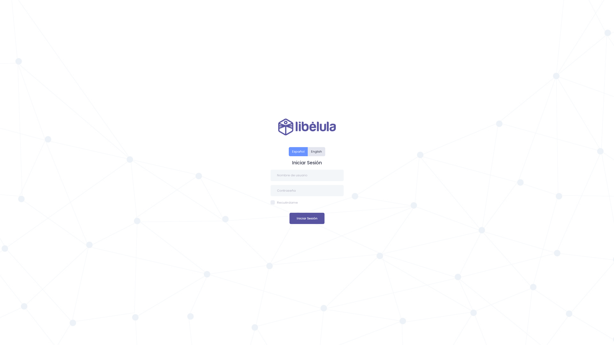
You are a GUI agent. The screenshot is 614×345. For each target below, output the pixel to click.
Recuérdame (287, 202)
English (316, 151)
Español (298, 151)
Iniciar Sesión (307, 218)
